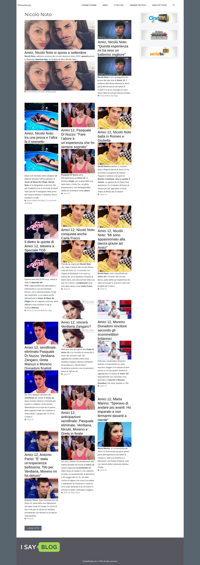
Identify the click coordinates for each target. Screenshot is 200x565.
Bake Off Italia (159, 5)
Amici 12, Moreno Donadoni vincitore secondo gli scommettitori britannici (112, 330)
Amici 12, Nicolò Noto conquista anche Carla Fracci (78, 234)
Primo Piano (75, 493)
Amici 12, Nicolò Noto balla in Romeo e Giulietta (114, 136)
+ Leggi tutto (33, 528)
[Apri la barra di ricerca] (174, 5)
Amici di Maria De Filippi (36, 92)
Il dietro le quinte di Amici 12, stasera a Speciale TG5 (39, 246)
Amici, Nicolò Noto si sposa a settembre (55, 52)
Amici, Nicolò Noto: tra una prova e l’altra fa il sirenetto (41, 137)
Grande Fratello (138, 5)
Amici (105, 5)
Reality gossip (51, 92)
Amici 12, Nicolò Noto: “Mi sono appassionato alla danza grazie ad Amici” (111, 239)
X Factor (118, 5)
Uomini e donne (89, 5)
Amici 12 (67, 193)
